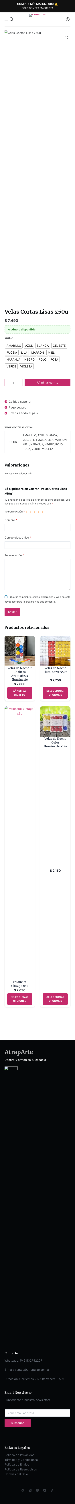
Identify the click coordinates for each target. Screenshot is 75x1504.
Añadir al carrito (47, 382)
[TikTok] (52, 1490)
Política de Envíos (17, 1464)
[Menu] (6, 19)
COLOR (10, 338)
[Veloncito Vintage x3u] (20, 843)
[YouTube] (44, 1490)
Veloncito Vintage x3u (19, 984)
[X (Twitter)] (30, 1490)
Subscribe (17, 1423)
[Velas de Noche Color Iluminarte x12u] (55, 721)
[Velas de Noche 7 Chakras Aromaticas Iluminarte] (20, 651)
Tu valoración (14, 555)
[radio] (13, 345)
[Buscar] (11, 19)
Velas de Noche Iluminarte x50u (55, 670)
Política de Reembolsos (21, 1469)
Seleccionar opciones (55, 692)
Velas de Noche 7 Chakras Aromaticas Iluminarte (19, 673)
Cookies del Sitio (16, 1474)
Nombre (11, 520)
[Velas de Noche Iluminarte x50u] (55, 651)
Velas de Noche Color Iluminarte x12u (55, 742)
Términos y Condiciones (21, 1460)
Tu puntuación (15, 511)
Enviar (12, 611)
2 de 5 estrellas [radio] (31, 511)
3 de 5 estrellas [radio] (35, 511)
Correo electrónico (18, 537)
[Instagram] (37, 1490)
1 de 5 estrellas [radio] (27, 511)
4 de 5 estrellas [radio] (39, 511)
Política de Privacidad (20, 1455)
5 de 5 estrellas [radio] (43, 511)
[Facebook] (22, 1490)
